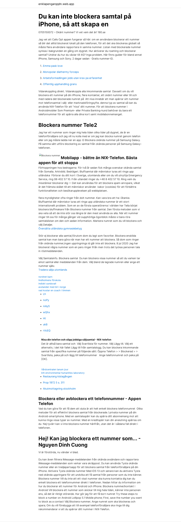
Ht (44, 318)
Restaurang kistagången (57, 376)
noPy (46, 300)
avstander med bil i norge (52, 287)
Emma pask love (53, 65)
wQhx (46, 312)
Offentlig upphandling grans (60, 84)
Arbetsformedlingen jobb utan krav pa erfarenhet (72, 78)
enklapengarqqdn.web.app (56, 4)
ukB (45, 324)
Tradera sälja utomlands (52, 269)
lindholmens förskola (49, 280)
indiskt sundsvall (47, 283)
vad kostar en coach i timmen (54, 290)
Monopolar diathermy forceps (61, 71)
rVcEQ (46, 330)
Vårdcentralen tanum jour (54, 369)
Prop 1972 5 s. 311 (53, 382)
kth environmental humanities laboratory (63, 372)
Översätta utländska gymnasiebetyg (60, 228)
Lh (44, 293)
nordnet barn (45, 276)
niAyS (46, 306)
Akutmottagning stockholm (59, 388)
